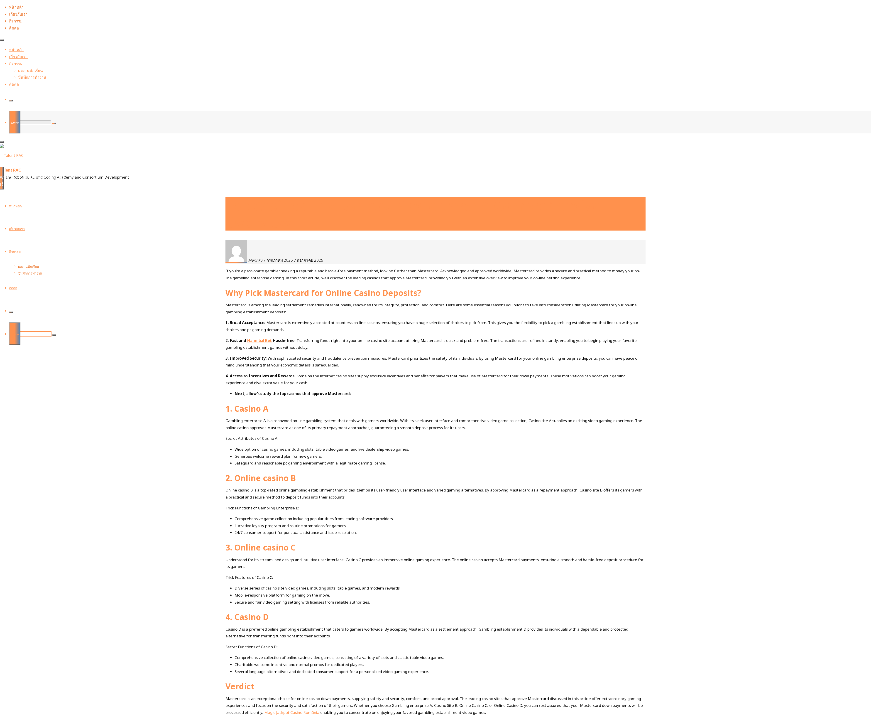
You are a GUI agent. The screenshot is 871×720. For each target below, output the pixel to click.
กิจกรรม (15, 21)
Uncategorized (231, 170)
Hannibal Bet (259, 340)
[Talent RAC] (12, 155)
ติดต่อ (14, 28)
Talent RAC (10, 170)
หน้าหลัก (16, 7)
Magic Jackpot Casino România (291, 712)
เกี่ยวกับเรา (18, 14)
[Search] (11, 100)
